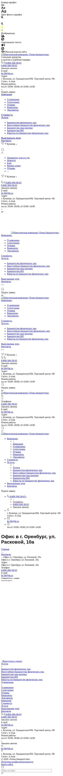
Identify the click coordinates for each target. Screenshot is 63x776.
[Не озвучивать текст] (2, 49)
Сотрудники (13, 102)
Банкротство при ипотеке (20, 128)
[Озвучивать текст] (3, 45)
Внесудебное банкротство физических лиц (28, 125)
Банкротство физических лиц (21, 122)
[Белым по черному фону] (2, 21)
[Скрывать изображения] (2, 39)
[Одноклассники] (7, 146)
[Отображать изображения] (3, 36)
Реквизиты (12, 107)
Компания (6, 94)
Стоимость (7, 115)
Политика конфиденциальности (17, 762)
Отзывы (11, 105)
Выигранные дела (11, 138)
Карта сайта (7, 764)
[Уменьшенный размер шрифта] (2, 5)
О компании (13, 99)
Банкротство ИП (15, 130)
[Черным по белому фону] (2, 18)
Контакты (6, 140)
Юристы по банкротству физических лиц (27, 133)
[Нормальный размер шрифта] (3, 8)
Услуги (4, 117)
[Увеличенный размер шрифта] (3, 12)
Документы (13, 110)
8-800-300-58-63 (13, 63)
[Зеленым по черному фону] (2, 30)
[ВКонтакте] (2, 146)
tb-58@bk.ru (7, 73)
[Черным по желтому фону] (2, 27)
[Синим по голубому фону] (2, 24)
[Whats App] (13, 146)
